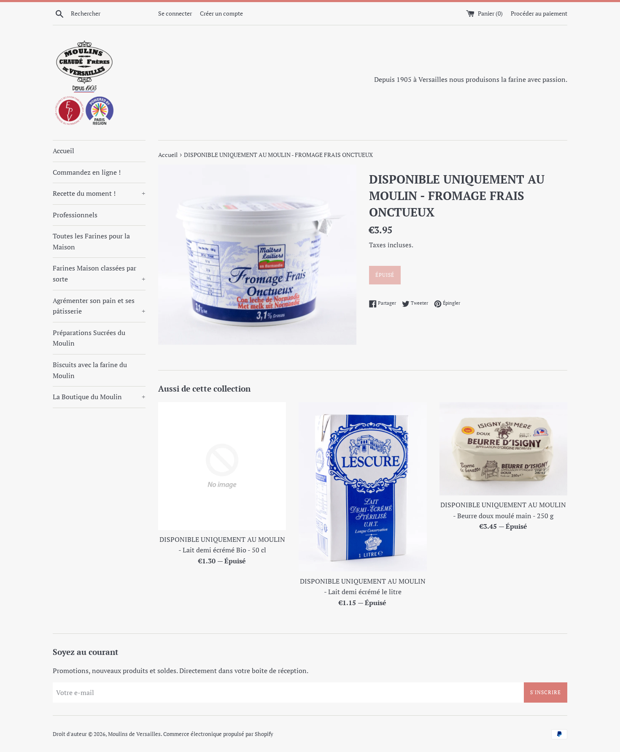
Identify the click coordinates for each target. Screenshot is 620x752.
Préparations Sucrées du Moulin (89, 338)
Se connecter (175, 13)
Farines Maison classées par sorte (99, 273)
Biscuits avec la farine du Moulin (90, 370)
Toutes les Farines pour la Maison (91, 241)
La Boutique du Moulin (99, 396)
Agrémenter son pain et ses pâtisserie (99, 306)
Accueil (63, 150)
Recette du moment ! (99, 193)
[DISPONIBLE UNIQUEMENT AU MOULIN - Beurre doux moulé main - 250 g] (503, 449)
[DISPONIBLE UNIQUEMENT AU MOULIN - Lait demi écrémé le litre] (362, 487)
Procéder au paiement (539, 13)
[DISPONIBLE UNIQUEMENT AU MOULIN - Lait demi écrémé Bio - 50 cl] (222, 466)
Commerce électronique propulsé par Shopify (218, 734)
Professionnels (75, 214)
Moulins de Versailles (134, 734)
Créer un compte (221, 13)
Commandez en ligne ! (87, 172)
